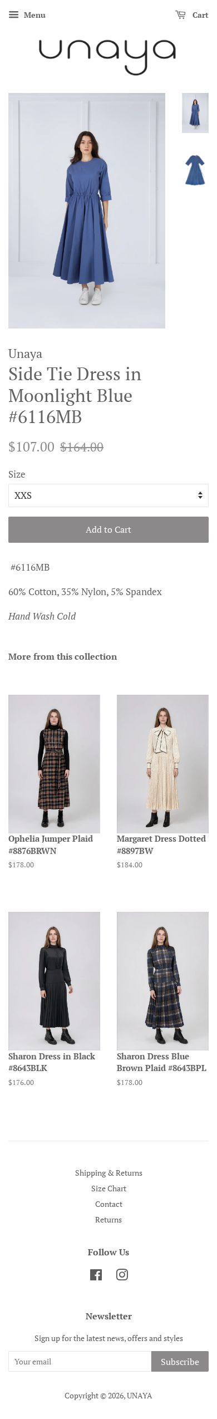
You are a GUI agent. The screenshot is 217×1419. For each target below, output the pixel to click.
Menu (34, 14)
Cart (199, 14)
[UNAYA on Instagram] (122, 1276)
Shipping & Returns (108, 1172)
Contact (108, 1204)
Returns (108, 1219)
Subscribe (180, 1362)
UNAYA (139, 1395)
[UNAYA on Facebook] (96, 1276)
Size (17, 474)
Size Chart (108, 1188)
